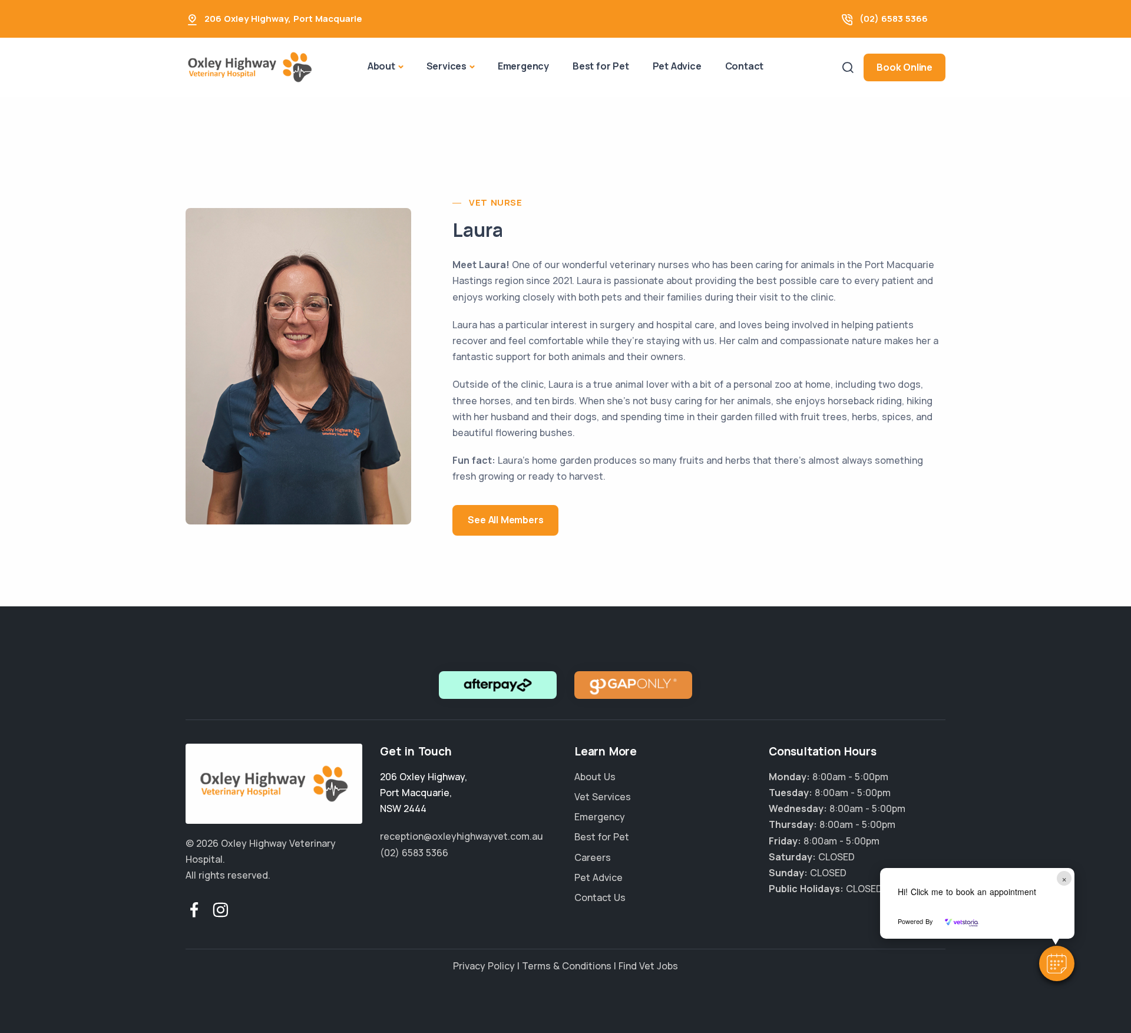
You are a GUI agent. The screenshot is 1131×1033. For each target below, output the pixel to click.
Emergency (523, 66)
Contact (744, 66)
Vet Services (602, 796)
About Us (595, 776)
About (381, 66)
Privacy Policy (484, 965)
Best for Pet (601, 66)
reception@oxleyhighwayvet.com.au (461, 836)
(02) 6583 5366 (893, 18)
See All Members (505, 519)
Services (446, 66)
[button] (1056, 963)
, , (423, 792)
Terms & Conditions (566, 965)
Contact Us (600, 897)
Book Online (904, 67)
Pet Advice (677, 66)
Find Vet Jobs (648, 965)
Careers (592, 857)
